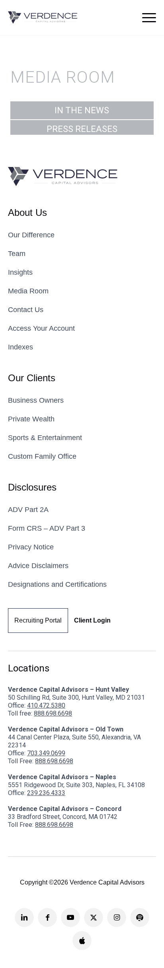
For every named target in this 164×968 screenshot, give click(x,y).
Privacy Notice (31, 547)
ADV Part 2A (28, 510)
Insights (20, 272)
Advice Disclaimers (38, 566)
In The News (82, 110)
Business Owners (36, 400)
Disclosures (32, 487)
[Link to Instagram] (116, 917)
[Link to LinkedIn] (24, 917)
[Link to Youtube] (70, 917)
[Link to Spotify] (139, 917)
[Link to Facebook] (47, 917)
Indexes (20, 347)
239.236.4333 (46, 793)
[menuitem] (149, 17)
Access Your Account (41, 328)
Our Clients (31, 377)
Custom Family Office (42, 456)
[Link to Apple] (82, 940)
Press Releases (82, 129)
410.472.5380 (46, 705)
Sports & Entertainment (45, 438)
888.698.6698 (53, 713)
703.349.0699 (46, 753)
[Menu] (149, 17)
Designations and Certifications (57, 584)
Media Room (28, 291)
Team (16, 254)
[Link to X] (93, 917)
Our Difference (31, 235)
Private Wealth (31, 419)
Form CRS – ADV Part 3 (46, 528)
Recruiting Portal (38, 620)
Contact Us (25, 310)
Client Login (92, 620)
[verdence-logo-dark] (43, 17)
